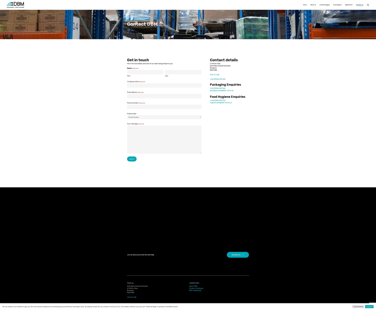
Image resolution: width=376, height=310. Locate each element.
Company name (136, 81)
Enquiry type (131, 113)
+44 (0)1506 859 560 (217, 79)
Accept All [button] (369, 306)
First (128, 76)
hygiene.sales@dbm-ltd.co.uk (221, 103)
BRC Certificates (195, 290)
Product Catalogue (196, 288)
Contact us (236, 255)
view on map (131, 297)
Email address (135, 92)
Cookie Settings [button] (358, 306)
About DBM (193, 286)
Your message (135, 124)
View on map (214, 75)
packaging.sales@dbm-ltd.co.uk (221, 90)
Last (166, 76)
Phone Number (136, 103)
